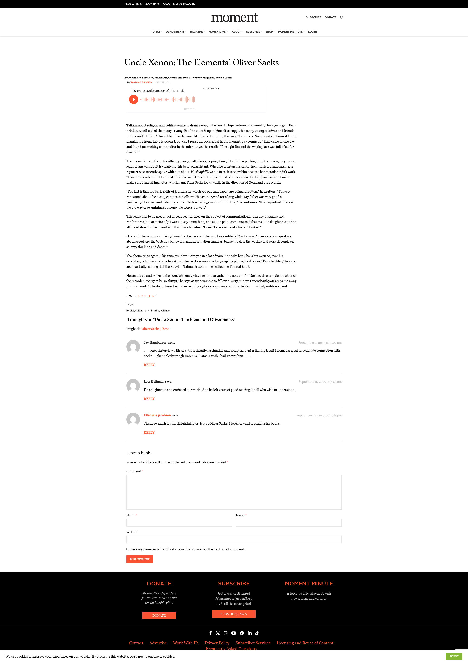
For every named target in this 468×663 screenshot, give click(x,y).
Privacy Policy (217, 643)
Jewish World (224, 77)
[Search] (342, 17)
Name (131, 515)
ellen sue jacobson (157, 415)
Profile (155, 310)
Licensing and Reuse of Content (305, 643)
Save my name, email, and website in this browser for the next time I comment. (187, 549)
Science (165, 310)
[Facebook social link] (210, 633)
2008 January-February (138, 77)
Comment (134, 471)
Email (241, 515)
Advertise (158, 643)
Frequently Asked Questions (231, 648)
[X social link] (218, 633)
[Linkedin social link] (249, 633)
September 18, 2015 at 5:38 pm (319, 415)
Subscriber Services (253, 643)
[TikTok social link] (257, 633)
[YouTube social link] (233, 633)
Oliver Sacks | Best (155, 329)
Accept (454, 656)
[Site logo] (234, 17)
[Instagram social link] (225, 633)
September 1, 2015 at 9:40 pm (320, 342)
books (130, 310)
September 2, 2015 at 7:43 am (320, 382)
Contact (136, 643)
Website (132, 532)
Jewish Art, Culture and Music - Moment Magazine (184, 77)
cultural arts (142, 310)
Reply (149, 365)
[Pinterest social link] (242, 633)
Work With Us (186, 643)
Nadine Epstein (141, 82)
